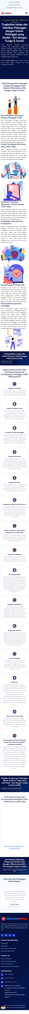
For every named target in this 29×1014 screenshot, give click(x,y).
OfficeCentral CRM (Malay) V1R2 (13, 846)
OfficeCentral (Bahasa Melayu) (8, 961)
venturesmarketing (14, 848)
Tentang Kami (4, 943)
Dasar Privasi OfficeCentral (7, 951)
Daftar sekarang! (7, 362)
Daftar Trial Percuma (6, 958)
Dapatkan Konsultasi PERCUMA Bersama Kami (14, 870)
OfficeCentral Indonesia (7, 964)
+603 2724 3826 (15, 2)
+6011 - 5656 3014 (9, 978)
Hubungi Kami (4, 946)
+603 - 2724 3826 (9, 974)
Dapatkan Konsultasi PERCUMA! (11, 788)
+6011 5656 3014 (15, 5)
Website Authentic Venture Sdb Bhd (10, 966)
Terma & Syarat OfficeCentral (8, 948)
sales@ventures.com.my (15, 7)
